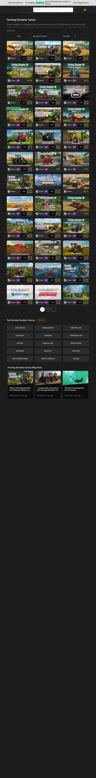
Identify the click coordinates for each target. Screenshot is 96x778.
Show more (11, 31)
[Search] (70, 9)
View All (41, 320)
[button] (15, 3)
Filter (19, 36)
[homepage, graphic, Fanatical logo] (18, 9)
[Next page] (53, 309)
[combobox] (57, 9)
